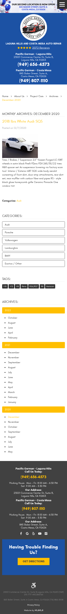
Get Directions (33, 561)
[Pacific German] (33, 28)
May (10, 382)
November (13, 357)
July (10, 372)
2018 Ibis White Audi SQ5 (22, 121)
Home (5, 96)
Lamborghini (11, 248)
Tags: (6, 279)
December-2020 (11, 99)
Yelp (33, 534)
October (12, 317)
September (14, 362)
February (12, 337)
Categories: (12, 216)
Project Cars (36, 96)
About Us (19, 96)
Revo (24, 286)
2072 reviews (40, 48)
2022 (8, 310)
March (11, 392)
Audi (19, 200)
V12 (11, 286)
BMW (7, 255)
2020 (8, 409)
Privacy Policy (33, 605)
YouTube (40, 534)
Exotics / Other (13, 263)
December (13, 352)
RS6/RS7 (33, 286)
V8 (17, 286)
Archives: (10, 302)
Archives (53, 96)
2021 (7, 345)
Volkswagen (11, 240)
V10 (5, 286)
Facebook (21, 534)
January (12, 402)
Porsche (9, 232)
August (12, 322)
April (10, 332)
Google (27, 534)
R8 (42, 286)
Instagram (46, 534)
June (10, 327)
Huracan (50, 286)
